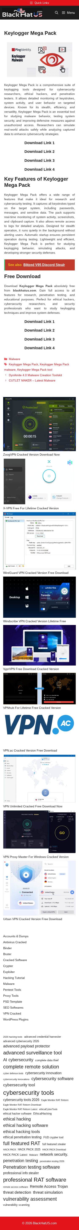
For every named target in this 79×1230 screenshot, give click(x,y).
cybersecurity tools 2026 (21, 1100)
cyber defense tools (13, 1073)
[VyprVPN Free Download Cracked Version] (39, 646)
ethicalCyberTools (48, 1109)
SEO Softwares (13, 1007)
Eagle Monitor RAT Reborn (54, 1100)
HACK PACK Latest (15, 1154)
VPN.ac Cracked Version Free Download (30, 750)
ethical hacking (17, 1119)
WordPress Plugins (15, 1019)
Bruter (7, 954)
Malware (14, 359)
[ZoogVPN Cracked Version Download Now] (39, 424)
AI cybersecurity (18, 1059)
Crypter (8, 966)
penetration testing (20, 1160)
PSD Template (12, 1001)
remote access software (15, 1187)
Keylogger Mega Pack (23, 364)
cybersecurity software (52, 1078)
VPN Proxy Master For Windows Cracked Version (36, 856)
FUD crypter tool (53, 1137)
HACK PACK (9, 1149)
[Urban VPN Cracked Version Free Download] (39, 889)
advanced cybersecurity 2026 (21, 1041)
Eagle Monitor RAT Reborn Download (22, 1104)
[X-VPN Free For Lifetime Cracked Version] (39, 482)
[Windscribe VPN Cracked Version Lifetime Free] (39, 598)
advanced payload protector (26, 1046)
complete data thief (47, 1060)
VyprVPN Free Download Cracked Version (31, 669)
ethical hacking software (25, 1125)
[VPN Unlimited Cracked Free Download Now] (39, 779)
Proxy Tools (11, 995)
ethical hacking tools (21, 1131)
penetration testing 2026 (52, 1161)
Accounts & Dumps (15, 936)
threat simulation (48, 1192)
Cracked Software (15, 960)
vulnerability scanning (16, 1204)
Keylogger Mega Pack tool (34, 369)
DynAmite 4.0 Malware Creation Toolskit (35, 375)
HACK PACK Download (54, 1149)
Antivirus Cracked (15, 942)
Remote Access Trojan (49, 1186)
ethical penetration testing (22, 1137)
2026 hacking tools (12, 1037)
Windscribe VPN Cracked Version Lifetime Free (34, 621)
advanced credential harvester (42, 1036)
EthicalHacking (42, 1113)
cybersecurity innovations (16, 1079)
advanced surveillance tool (32, 1052)
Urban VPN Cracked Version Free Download (32, 919)
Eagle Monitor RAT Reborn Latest (20, 1109)
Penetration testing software (31, 1167)
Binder (7, 948)
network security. (54, 1154)
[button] (56, 13)
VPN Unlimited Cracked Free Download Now (32, 806)
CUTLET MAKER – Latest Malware (32, 380)
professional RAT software (34, 1180)
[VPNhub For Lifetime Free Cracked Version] (39, 689)
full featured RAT (21, 1143)
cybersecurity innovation (43, 1073)
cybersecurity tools (28, 1092)
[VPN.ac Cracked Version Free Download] (39, 730)
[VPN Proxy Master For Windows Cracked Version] (39, 832)
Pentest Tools (12, 989)
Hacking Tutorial (14, 977)
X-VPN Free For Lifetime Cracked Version (31, 508)
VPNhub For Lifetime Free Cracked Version (32, 707)
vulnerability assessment (30, 1199)
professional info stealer (21, 1173)
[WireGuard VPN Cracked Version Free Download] (39, 541)
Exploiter (9, 972)
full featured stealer (54, 1144)
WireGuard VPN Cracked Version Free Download (35, 572)
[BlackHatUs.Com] (22, 13)
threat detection (17, 1192)
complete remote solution (31, 1067)
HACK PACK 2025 (29, 1149)
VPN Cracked (12, 1013)
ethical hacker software (17, 1113)
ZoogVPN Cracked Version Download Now (31, 454)
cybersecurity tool (19, 1085)
